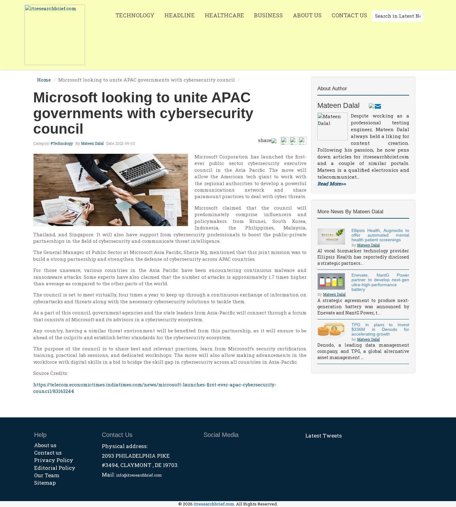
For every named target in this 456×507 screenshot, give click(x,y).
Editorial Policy (54, 467)
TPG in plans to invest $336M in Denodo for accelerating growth (380, 329)
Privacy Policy (53, 460)
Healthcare (224, 15)
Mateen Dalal (92, 143)
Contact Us (349, 15)
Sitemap (45, 482)
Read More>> (331, 183)
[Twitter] (371, 105)
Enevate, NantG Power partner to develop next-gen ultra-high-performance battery (380, 282)
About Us (307, 15)
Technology (134, 15)
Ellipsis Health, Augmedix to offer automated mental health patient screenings (380, 235)
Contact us (48, 452)
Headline (179, 15)
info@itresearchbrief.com (139, 475)
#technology (62, 143)
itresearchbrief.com (214, 504)
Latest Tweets (323, 435)
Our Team (46, 475)
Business (268, 15)
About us (45, 445)
